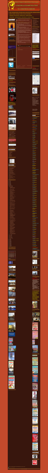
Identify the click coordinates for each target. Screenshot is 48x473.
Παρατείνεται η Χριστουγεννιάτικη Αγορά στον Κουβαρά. (12, 135)
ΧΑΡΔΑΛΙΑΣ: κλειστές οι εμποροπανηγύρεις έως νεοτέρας (12, 212)
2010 (9, 245)
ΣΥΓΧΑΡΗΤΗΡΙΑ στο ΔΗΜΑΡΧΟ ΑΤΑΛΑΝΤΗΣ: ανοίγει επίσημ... (12, 221)
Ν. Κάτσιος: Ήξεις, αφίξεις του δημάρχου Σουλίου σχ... (12, 203)
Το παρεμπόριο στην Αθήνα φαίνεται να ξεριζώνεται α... (12, 224)
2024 (9, 182)
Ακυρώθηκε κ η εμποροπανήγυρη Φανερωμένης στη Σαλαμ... (12, 192)
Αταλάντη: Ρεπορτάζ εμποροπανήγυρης (12, 217)
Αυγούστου (11, 186)
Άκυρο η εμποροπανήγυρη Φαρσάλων (12, 202)
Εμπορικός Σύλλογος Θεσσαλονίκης (11, 175)
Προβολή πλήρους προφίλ (11, 84)
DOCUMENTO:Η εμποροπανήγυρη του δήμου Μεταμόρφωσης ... (12, 214)
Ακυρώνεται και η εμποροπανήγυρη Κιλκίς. (12, 199)
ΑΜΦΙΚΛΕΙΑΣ (10, 155)
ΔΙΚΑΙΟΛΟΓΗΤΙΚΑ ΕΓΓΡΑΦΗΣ (28, 12)
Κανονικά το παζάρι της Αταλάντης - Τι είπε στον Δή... (12, 209)
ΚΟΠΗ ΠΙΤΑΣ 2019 (34, 19)
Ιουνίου (10, 235)
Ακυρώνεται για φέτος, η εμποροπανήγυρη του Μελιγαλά (12, 198)
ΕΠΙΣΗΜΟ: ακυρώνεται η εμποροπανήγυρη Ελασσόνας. (12, 226)
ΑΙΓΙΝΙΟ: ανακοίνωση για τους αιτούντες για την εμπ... (12, 196)
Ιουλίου (10, 234)
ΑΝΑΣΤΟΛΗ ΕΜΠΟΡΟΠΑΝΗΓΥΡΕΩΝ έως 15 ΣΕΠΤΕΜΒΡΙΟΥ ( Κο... (12, 188)
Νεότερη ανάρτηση (18, 65)
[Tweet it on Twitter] (19, 45)
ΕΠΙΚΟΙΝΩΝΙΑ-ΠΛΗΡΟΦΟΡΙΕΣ (36, 12)
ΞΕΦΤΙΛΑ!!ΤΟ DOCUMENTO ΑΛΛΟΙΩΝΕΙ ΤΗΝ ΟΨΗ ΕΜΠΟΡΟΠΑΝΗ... (12, 215)
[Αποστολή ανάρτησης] (29, 46)
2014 (9, 242)
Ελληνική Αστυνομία (11, 171)
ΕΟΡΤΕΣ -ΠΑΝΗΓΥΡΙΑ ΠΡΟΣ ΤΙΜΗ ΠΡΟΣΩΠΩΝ (36, 22)
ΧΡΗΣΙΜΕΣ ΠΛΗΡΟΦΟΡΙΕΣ (29, 15)
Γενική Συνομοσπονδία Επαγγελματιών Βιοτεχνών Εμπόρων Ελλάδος (11, 168)
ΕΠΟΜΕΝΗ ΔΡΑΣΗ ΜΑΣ (22, 15)
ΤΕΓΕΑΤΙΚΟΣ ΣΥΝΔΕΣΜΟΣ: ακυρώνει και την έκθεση (12, 227)
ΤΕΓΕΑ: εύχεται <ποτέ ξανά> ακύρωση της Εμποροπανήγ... (12, 195)
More (9, 69)
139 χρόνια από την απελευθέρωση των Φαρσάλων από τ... (12, 194)
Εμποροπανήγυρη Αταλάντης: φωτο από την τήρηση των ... (12, 218)
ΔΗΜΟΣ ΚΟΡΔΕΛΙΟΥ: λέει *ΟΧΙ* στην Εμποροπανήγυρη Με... (12, 232)
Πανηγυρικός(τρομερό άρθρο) (12, 207)
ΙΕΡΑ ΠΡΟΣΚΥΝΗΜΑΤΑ (35, 24)
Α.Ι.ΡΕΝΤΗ (10, 153)
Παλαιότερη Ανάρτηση (29, 65)
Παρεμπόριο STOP (11, 177)
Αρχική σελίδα (23, 65)
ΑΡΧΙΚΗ (10, 12)
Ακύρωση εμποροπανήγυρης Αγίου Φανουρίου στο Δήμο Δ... (12, 201)
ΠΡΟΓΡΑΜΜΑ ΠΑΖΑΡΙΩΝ (22, 12)
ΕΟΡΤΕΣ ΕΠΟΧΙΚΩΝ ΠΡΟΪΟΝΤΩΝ (35, 23)
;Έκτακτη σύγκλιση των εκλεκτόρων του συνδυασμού (12, 134)
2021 (9, 184)
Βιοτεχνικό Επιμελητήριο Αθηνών (12, 167)
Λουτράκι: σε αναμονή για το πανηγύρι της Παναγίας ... (12, 190)
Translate (13, 20)
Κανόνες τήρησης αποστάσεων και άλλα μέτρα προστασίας (13, 233)
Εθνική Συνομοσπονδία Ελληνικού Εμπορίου (11, 170)
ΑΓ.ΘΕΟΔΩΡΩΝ (10, 152)
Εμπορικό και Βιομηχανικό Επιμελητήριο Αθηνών (11, 172)
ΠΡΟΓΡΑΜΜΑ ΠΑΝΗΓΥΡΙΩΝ (15, 12)
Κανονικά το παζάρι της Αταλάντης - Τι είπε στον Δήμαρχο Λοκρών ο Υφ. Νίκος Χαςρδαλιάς (24, 22)
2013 (9, 243)
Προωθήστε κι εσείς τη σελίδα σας (11, 56)
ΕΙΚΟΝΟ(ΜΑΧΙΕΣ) (12, 15)
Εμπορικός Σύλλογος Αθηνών (12, 173)
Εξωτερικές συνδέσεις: (12, 158)
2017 (9, 240)
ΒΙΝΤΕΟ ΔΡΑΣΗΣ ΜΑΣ (16, 15)
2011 (9, 244)
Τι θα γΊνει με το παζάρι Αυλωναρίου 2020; (12, 189)
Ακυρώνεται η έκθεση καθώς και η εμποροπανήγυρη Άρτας (12, 205)
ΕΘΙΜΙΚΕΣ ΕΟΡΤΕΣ (35, 20)
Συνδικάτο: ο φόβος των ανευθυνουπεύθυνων (11, 132)
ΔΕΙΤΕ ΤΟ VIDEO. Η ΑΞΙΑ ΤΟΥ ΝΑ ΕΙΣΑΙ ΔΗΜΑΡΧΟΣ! (13, 219)
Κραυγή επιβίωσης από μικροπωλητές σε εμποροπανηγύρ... (12, 210)
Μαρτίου (10, 237)
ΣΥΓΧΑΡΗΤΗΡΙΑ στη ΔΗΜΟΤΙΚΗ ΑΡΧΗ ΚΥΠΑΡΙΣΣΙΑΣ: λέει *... (12, 223)
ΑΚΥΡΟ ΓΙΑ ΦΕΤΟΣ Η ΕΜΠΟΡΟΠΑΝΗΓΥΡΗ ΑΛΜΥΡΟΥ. (12, 228)
